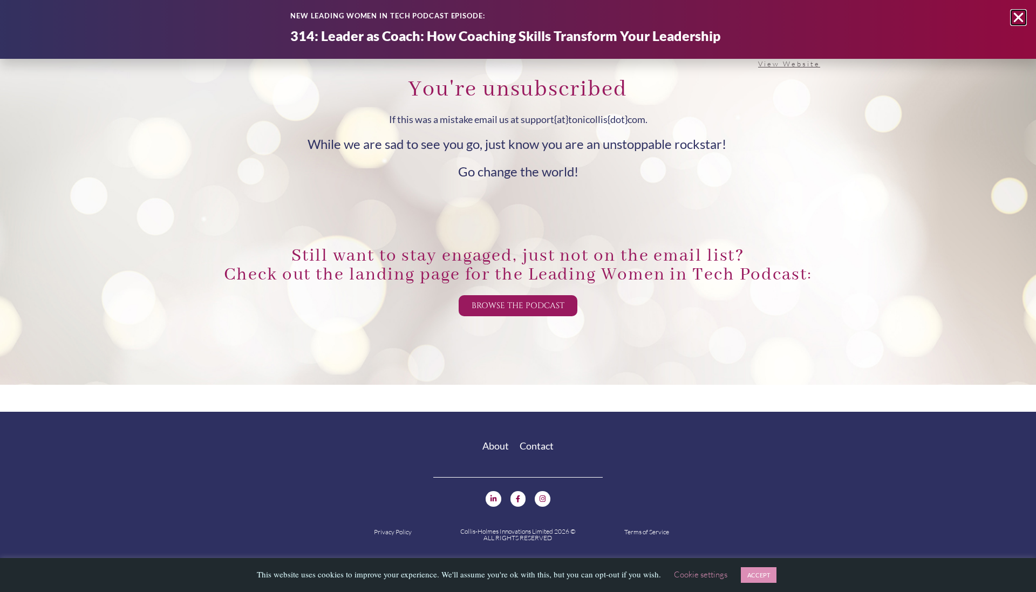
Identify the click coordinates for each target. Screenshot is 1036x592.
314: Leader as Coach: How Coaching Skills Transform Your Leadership (505, 36)
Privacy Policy (393, 532)
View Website (789, 63)
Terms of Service (646, 532)
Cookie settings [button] (700, 574)
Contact (537, 446)
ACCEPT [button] (758, 575)
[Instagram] (542, 499)
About (495, 446)
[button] (1018, 17)
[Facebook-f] (518, 499)
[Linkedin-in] (493, 499)
